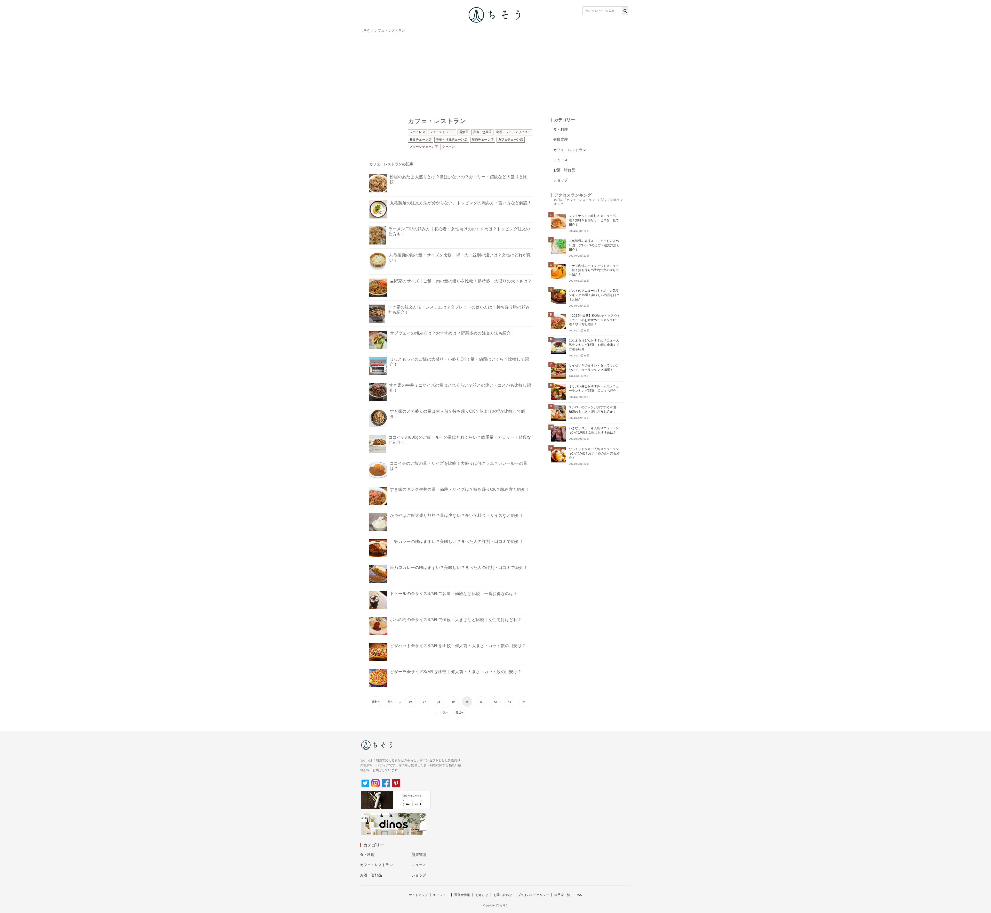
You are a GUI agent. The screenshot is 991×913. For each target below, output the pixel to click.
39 (453, 701)
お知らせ (481, 895)
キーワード (441, 895)
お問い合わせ (502, 895)
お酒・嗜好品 (564, 170)
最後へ (460, 712)
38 (438, 701)
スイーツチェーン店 (424, 147)
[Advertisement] (495, 74)
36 (410, 701)
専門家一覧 (562, 895)
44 (523, 701)
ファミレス (417, 132)
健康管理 (560, 139)
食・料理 (560, 129)
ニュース (560, 160)
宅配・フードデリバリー (513, 132)
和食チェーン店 (420, 139)
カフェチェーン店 (510, 139)
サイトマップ (418, 895)
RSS (579, 895)
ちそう (365, 30)
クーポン (448, 147)
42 (495, 701)
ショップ (560, 180)
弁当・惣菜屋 (482, 132)
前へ (390, 701)
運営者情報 (462, 895)
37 (424, 701)
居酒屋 (463, 132)
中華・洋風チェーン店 (451, 139)
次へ (445, 712)
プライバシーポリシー (533, 895)
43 (509, 701)
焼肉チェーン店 (483, 139)
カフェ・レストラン (569, 150)
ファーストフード (442, 132)
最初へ (376, 701)
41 (481, 701)
